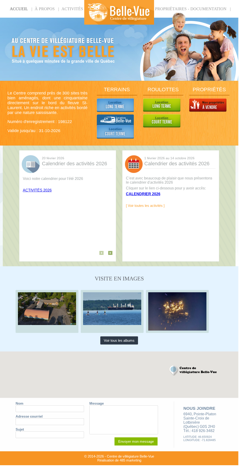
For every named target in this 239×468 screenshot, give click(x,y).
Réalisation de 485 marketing (119, 460)
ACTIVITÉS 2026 (37, 190)
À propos (45, 8)
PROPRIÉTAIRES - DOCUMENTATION (190, 8)
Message (96, 403)
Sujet (20, 429)
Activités (72, 8)
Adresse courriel (29, 416)
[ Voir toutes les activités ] (145, 206)
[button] (194, 371)
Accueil (19, 8)
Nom (19, 403)
